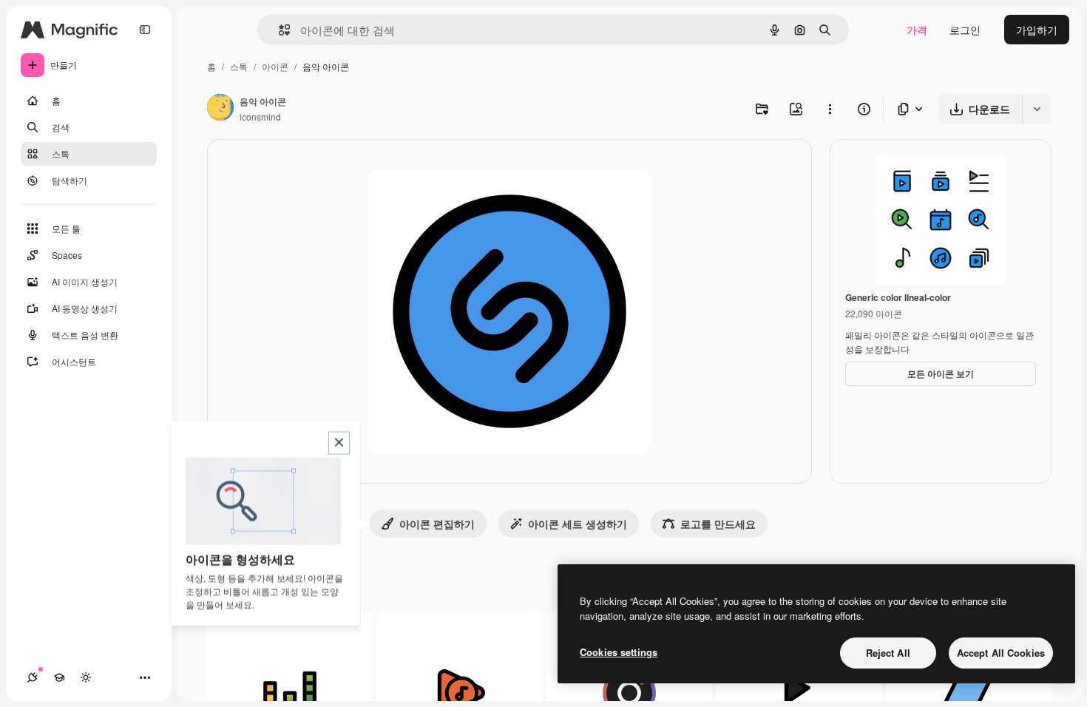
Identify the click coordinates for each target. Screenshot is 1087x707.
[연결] (32, 677)
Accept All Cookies (1001, 653)
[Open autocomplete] (278, 29)
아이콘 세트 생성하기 (577, 523)
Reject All (888, 653)
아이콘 (275, 66)
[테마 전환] (86, 677)
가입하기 (1036, 29)
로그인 (965, 29)
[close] (339, 443)
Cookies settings (618, 652)
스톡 (239, 66)
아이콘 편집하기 (437, 523)
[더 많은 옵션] (829, 109)
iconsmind (260, 116)
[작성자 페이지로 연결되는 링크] (220, 109)
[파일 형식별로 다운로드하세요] (911, 109)
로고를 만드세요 (718, 523)
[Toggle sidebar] (145, 29)
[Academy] (59, 677)
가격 (917, 29)
